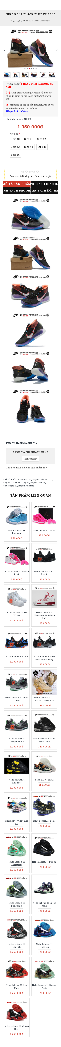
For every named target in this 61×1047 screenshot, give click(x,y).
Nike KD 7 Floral (44, 779)
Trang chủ (15, 21)
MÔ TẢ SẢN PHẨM (16, 184)
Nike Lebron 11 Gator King (44, 904)
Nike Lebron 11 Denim (44, 861)
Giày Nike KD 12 (24, 479)
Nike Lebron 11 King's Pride (44, 986)
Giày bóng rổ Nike (37, 482)
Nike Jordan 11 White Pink (17, 573)
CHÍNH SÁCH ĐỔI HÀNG (44, 190)
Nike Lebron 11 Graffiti (16, 945)
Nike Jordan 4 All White (17, 614)
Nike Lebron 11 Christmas (16, 863)
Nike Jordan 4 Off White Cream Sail (44, 699)
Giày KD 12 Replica (21, 482)
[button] (4, 49)
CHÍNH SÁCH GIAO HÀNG (44, 184)
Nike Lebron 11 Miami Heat (16, 1027)
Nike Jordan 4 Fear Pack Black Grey (44, 658)
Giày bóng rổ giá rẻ (26, 486)
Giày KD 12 (7, 482)
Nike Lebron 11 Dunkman (16, 904)
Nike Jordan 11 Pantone (16, 532)
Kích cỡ (14, 133)
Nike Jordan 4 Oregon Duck (17, 740)
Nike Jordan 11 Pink (44, 530)
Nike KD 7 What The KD (16, 822)
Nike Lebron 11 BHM (44, 820)
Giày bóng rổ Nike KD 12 (42, 479)
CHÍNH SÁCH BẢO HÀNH (16, 190)
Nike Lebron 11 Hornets (44, 945)
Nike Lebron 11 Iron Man (17, 986)
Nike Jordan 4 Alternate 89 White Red (44, 615)
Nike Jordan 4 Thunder (17, 781)
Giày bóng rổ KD (10, 486)
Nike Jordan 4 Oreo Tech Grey (44, 740)
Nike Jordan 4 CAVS (16, 656)
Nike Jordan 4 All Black (44, 573)
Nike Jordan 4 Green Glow (16, 699)
